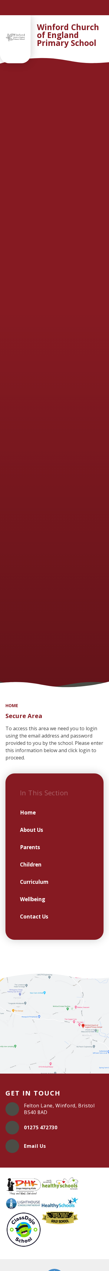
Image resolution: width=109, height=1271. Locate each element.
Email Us (35, 1146)
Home (11, 705)
